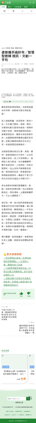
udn (3, 48)
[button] (33, 7)
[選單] (33, 2)
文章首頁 (21, 415)
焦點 (3, 7)
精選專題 (27, 411)
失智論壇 (17, 7)
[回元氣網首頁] (8, 2)
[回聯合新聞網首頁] (3, 2)
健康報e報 (19, 402)
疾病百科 (7, 415)
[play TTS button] (10, 102)
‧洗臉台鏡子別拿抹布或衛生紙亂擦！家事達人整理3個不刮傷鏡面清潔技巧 (18, 281)
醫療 (26, 7)
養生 (9, 7)
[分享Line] (13, 10)
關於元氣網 (9, 411)
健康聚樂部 (18, 411)
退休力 (14, 415)
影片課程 (6, 367)
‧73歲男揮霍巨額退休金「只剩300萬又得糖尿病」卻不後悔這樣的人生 (18, 271)
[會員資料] (30, 2)
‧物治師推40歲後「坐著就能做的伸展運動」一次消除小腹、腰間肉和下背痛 (17, 261)
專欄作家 (29, 415)
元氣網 (7, 48)
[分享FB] (4, 10)
